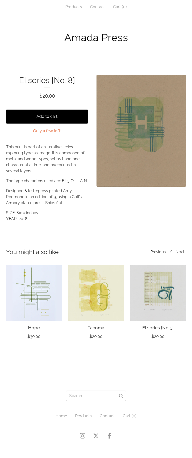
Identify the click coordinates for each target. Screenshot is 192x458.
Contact (97, 6)
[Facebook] (109, 436)
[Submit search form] (121, 396)
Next (180, 252)
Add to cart (47, 116)
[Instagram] (82, 436)
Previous (158, 252)
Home (61, 416)
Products (73, 6)
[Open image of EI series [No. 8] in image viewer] (141, 131)
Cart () (120, 6)
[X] (96, 436)
